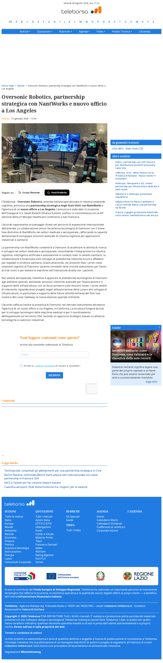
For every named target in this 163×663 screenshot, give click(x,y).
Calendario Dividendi (109, 523)
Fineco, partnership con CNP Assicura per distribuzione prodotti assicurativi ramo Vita (135, 165)
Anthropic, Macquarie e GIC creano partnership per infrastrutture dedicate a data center (137, 186)
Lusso (8, 558)
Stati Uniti (134, 148)
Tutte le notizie (14, 516)
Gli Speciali (73, 516)
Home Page (8, 85)
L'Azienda (144, 31)
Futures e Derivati (46, 544)
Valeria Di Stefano (33, 609)
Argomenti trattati (125, 142)
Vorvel (39, 562)
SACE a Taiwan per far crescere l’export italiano (32, 482)
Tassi (38, 541)
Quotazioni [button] (43, 31)
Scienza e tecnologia (17, 548)
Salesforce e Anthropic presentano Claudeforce (133, 195)
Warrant (40, 551)
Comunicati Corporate (18, 562)
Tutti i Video (73, 530)
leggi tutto (151, 381)
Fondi (38, 530)
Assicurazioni (13, 551)
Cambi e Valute (44, 534)
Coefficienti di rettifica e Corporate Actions (111, 528)
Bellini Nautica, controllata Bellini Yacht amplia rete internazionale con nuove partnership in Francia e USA (51, 476)
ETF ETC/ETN (43, 523)
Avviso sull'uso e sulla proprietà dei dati (39, 626)
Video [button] (100, 31)
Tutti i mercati (44, 516)
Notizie (21, 85)
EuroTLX (40, 558)
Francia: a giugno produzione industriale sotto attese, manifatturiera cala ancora (136, 214)
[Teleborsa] (81, 12)
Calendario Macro (107, 520)
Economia (10, 537)
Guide (116, 328)
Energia (9, 555)
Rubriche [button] (64, 31)
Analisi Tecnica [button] (121, 31)
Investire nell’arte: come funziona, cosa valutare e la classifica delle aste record (132, 354)
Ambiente (10, 530)
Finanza (6, 118)
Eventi (100, 516)
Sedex (39, 548)
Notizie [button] (24, 31)
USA (118, 148)
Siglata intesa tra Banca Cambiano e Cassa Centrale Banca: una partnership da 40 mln (135, 204)
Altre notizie (121, 156)
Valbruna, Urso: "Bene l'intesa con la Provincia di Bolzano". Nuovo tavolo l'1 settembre (135, 175)
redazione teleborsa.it (118, 606)
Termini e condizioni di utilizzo (23, 633)
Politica (9, 544)
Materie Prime (44, 537)
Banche (9, 534)
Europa (9, 523)
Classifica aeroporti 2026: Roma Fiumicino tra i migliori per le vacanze (45, 487)
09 (10, 22)
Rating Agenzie (44, 555)
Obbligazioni (43, 527)
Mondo (9, 527)
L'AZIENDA (135, 511)
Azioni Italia (42, 520)
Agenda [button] (83, 31)
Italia (8, 520)
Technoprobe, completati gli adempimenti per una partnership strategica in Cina (52, 470)
